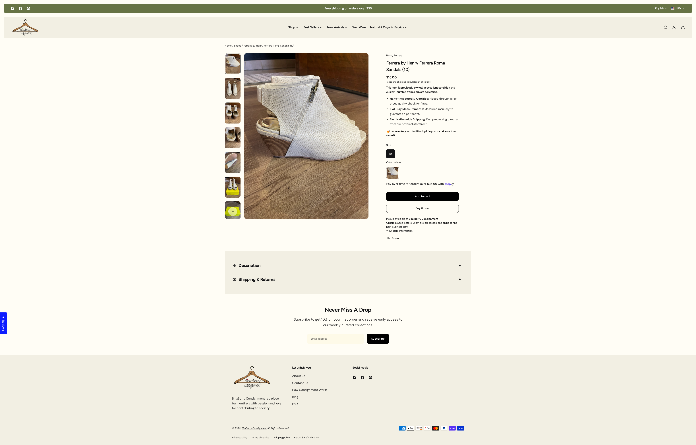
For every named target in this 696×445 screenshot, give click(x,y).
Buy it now (422, 208)
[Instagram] (12, 8)
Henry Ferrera (394, 55)
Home (228, 45)
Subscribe (378, 338)
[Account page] (674, 27)
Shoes (238, 45)
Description (250, 265)
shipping (401, 81)
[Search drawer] (665, 27)
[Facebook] (20, 8)
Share (395, 238)
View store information (399, 230)
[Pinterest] (28, 8)
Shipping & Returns (257, 279)
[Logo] (25, 27)
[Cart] (683, 27)
